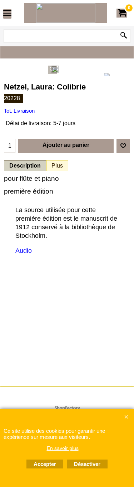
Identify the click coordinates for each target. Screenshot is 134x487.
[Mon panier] (121, 13)
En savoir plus (63, 448)
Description (25, 166)
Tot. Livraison (19, 111)
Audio (23, 250)
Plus (57, 166)
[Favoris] (123, 146)
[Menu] (7, 14)
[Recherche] (123, 36)
